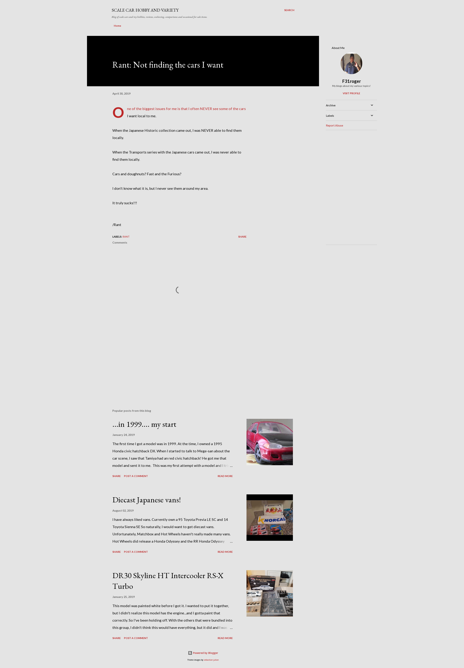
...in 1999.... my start (144, 424)
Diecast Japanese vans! (146, 499)
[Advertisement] (173, 363)
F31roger (351, 81)
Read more (225, 476)
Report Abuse (334, 125)
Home (117, 25)
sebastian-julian (211, 660)
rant (126, 236)
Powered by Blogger (205, 653)
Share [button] (242, 236)
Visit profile (351, 93)
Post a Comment (136, 476)
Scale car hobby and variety (145, 10)
